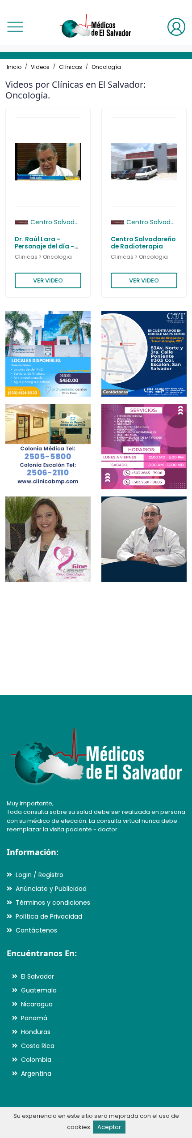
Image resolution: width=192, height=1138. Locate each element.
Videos (40, 67)
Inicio (14, 67)
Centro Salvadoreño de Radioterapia (143, 243)
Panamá (34, 1018)
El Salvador (37, 976)
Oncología (106, 67)
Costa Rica (37, 1045)
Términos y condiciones (53, 902)
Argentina (36, 1073)
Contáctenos (36, 930)
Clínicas (70, 67)
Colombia (36, 1059)
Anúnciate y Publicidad (51, 888)
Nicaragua (37, 1004)
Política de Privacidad (49, 916)
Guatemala (39, 990)
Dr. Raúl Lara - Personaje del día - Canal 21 (44, 246)
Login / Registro (39, 874)
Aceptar (109, 1127)
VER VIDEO (48, 280)
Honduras (35, 1031)
